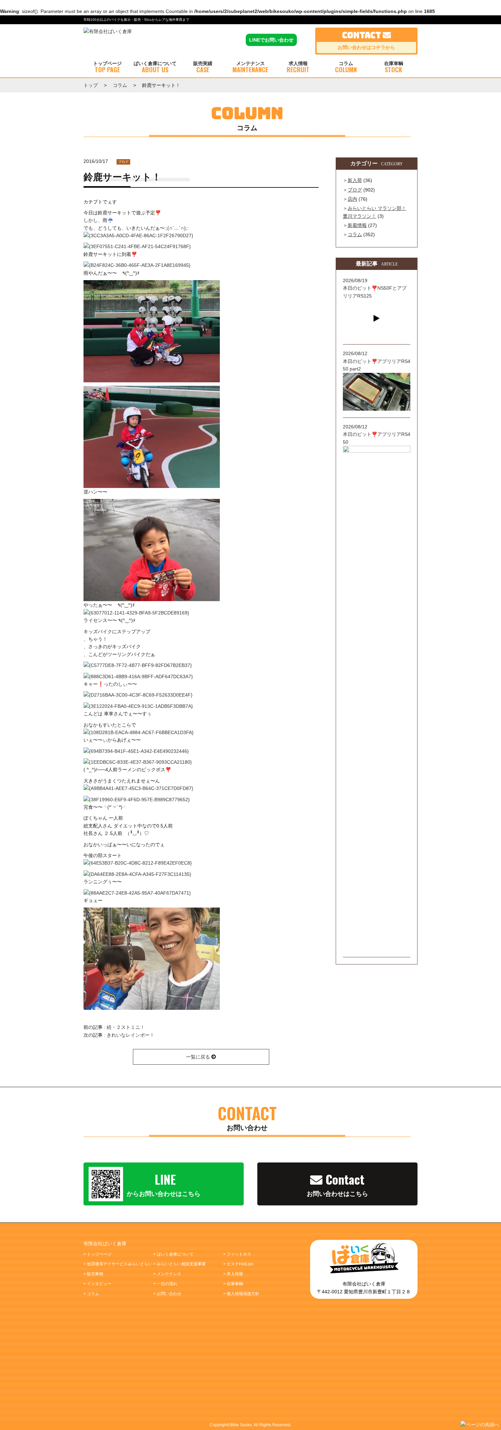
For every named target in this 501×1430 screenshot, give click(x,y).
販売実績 (202, 67)
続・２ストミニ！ (126, 1027)
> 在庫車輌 (233, 1283)
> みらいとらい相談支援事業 (179, 1264)
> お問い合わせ (167, 1293)
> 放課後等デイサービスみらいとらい (118, 1264)
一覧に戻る (198, 1057)
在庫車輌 (393, 67)
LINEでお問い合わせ (271, 40)
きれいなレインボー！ (130, 1035)
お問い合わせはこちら (337, 1183)
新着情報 (357, 225)
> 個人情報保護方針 (241, 1293)
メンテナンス (250, 67)
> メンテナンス (167, 1274)
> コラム (91, 1293)
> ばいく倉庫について (173, 1254)
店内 (352, 199)
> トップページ (97, 1254)
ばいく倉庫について (155, 67)
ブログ (123, 162)
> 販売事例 (93, 1274)
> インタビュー (97, 1283)
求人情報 (298, 67)
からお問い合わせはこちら (163, 1183)
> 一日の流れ (165, 1283)
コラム (346, 67)
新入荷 (355, 180)
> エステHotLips (238, 1264)
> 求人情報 (233, 1274)
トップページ (107, 67)
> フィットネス (237, 1254)
